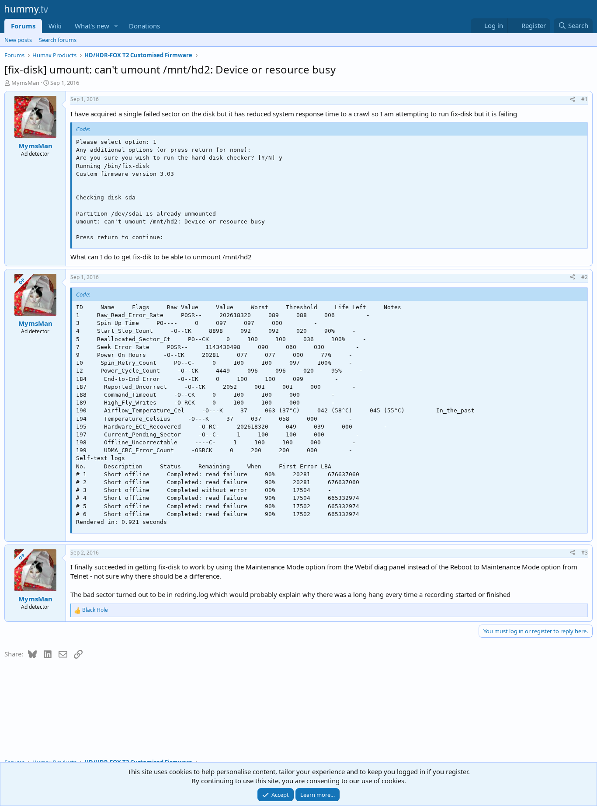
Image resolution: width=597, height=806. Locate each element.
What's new (92, 25)
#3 (584, 552)
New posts (18, 40)
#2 (584, 277)
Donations (144, 25)
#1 (584, 99)
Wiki (55, 25)
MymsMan (25, 83)
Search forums (57, 40)
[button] (116, 26)
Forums (23, 25)
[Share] (572, 99)
